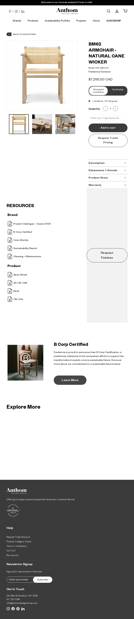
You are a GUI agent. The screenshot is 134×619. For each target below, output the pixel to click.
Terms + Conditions (16, 546)
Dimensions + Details (103, 170)
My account (12, 556)
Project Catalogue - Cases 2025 (32, 224)
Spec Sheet (20, 275)
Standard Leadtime (98, 91)
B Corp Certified (22, 232)
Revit (16, 291)
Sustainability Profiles (57, 21)
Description (97, 163)
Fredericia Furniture (100, 72)
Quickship (118, 90)
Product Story (98, 178)
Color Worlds (20, 240)
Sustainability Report (25, 248)
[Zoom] (42, 75)
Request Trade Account (18, 537)
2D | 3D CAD (20, 283)
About (96, 21)
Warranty (95, 185)
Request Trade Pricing (108, 140)
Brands (17, 21)
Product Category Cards (19, 542)
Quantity (94, 109)
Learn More (70, 380)
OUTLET (11, 551)
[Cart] (125, 11)
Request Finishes (107, 256)
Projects (81, 21)
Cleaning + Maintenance (27, 257)
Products (33, 21)
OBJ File (18, 299)
